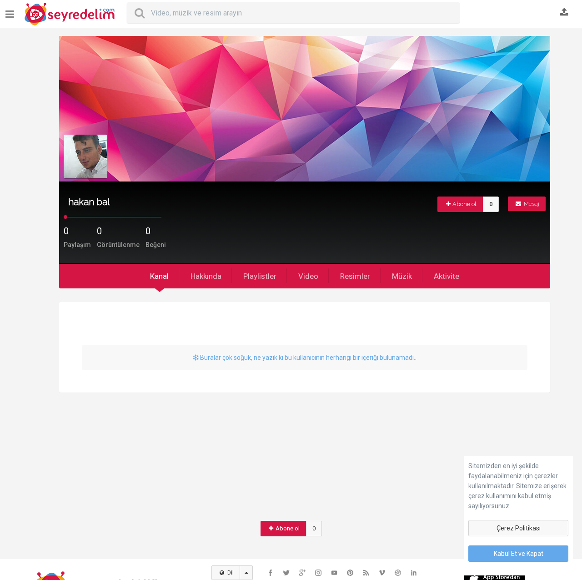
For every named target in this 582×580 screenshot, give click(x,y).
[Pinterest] (350, 572)
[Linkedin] (413, 572)
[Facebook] (270, 572)
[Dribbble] (398, 572)
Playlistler (259, 276)
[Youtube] (334, 572)
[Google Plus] (302, 572)
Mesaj (530, 204)
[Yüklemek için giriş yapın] (564, 13)
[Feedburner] (366, 572)
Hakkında (206, 276)
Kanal (159, 276)
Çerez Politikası (519, 528)
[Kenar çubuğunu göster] (11, 10)
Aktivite (446, 276)
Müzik (402, 276)
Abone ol (464, 204)
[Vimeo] (382, 572)
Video (308, 276)
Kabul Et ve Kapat (518, 553)
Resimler (355, 276)
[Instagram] (318, 572)
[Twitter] (286, 572)
